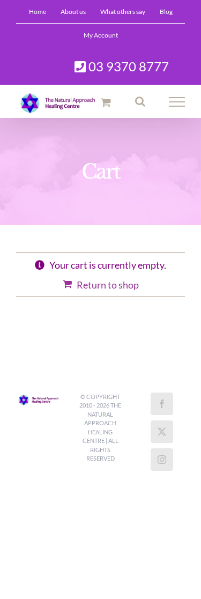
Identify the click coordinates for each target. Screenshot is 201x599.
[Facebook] (162, 404)
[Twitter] (162, 431)
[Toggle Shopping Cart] (106, 102)
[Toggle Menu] (177, 102)
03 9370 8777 (127, 66)
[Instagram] (162, 459)
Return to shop (108, 285)
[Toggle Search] (140, 101)
